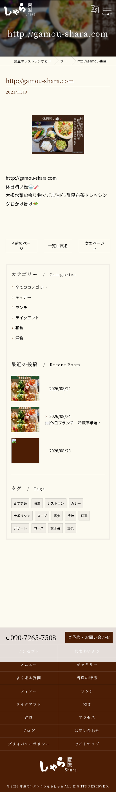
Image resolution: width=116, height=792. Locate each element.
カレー (76, 503)
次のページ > (94, 245)
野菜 (70, 528)
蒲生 (37, 503)
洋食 (19, 337)
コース (39, 528)
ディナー (23, 297)
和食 (19, 327)
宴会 (57, 515)
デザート (20, 528)
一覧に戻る (58, 245)
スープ (42, 515)
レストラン (55, 503)
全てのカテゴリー (31, 287)
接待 (70, 515)
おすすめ (20, 503)
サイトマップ (87, 744)
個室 (84, 515)
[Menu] (107, 9)
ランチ (21, 307)
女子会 (55, 528)
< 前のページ (21, 245)
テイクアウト (27, 317)
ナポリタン (22, 515)
